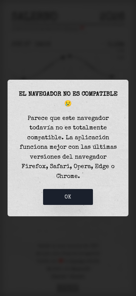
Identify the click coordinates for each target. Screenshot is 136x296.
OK (68, 197)
